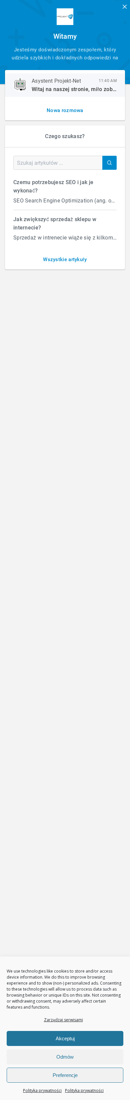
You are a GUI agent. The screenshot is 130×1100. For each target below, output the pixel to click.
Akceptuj (65, 1038)
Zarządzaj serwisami (63, 1020)
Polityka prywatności (42, 1090)
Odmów (65, 1057)
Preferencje (65, 1075)
